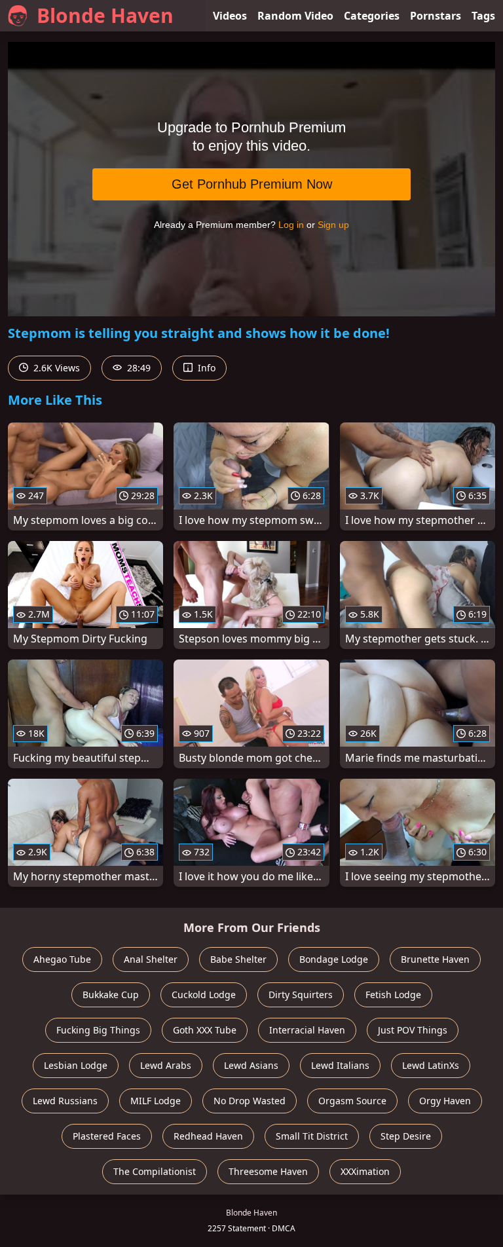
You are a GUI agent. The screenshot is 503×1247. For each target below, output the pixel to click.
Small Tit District (312, 1136)
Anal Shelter (150, 959)
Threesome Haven (268, 1171)
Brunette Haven (435, 959)
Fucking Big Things (98, 1030)
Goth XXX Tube (204, 1030)
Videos (230, 16)
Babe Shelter (238, 959)
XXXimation (365, 1171)
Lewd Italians (340, 1065)
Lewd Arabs (165, 1065)
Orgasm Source (352, 1100)
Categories (372, 16)
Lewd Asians (251, 1065)
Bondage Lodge (333, 959)
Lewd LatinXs (430, 1065)
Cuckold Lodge (204, 994)
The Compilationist (154, 1171)
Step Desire (406, 1136)
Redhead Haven (208, 1136)
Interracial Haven (307, 1030)
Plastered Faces (107, 1136)
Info (205, 368)
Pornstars (435, 16)
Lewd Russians (65, 1100)
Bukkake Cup (111, 994)
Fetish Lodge (393, 994)
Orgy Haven (445, 1100)
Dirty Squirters (301, 994)
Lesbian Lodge (75, 1065)
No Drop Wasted (250, 1100)
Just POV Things (412, 1030)
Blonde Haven (105, 15)
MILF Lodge (155, 1100)
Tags (483, 16)
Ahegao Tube (62, 959)
